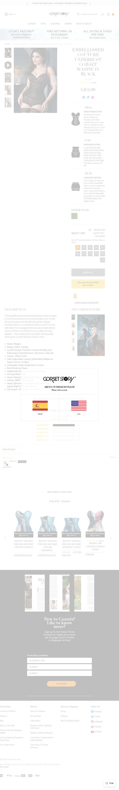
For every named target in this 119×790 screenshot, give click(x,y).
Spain (40, 414)
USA (78, 414)
